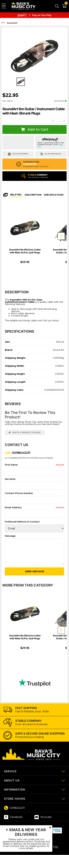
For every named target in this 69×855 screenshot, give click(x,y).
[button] (62, 6)
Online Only (59, 101)
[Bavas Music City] (23, 6)
